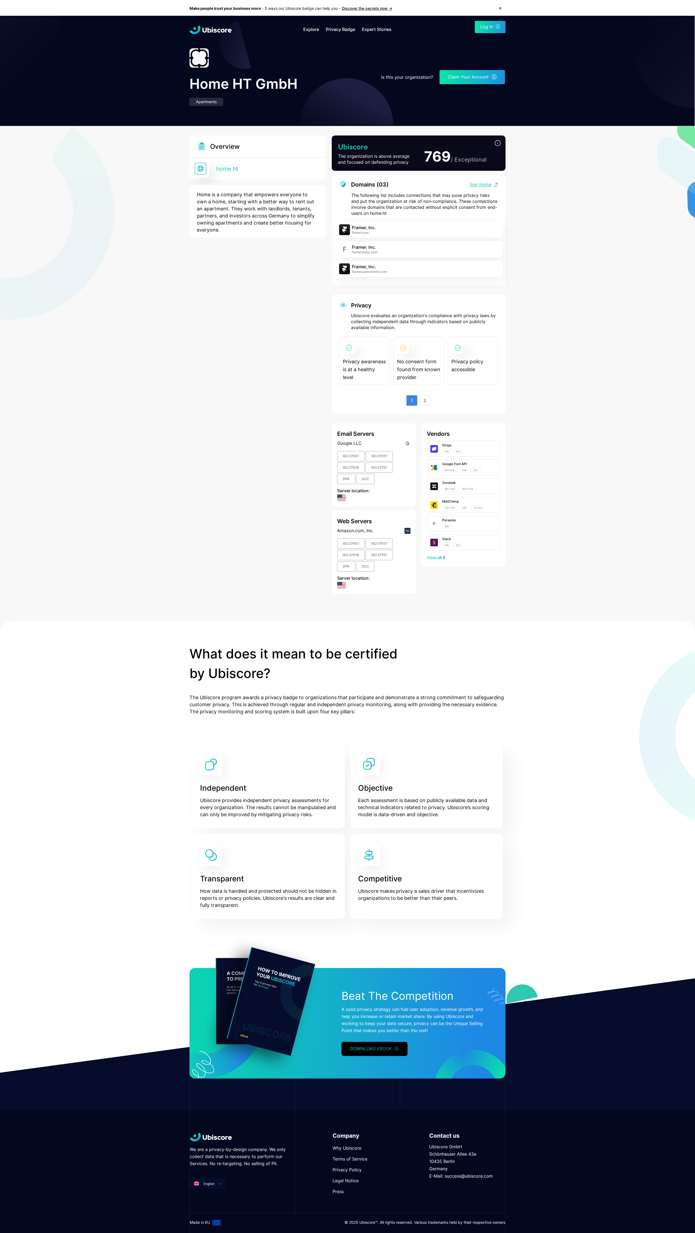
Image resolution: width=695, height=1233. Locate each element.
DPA (346, 479)
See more (480, 184)
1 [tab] (412, 400)
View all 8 (436, 557)
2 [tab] (425, 400)
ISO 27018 (351, 467)
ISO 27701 (379, 467)
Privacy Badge (340, 29)
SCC (365, 479)
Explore (311, 29)
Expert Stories (376, 29)
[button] (497, 143)
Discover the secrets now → (367, 8)
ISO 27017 (379, 456)
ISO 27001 (351, 456)
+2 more (477, 507)
